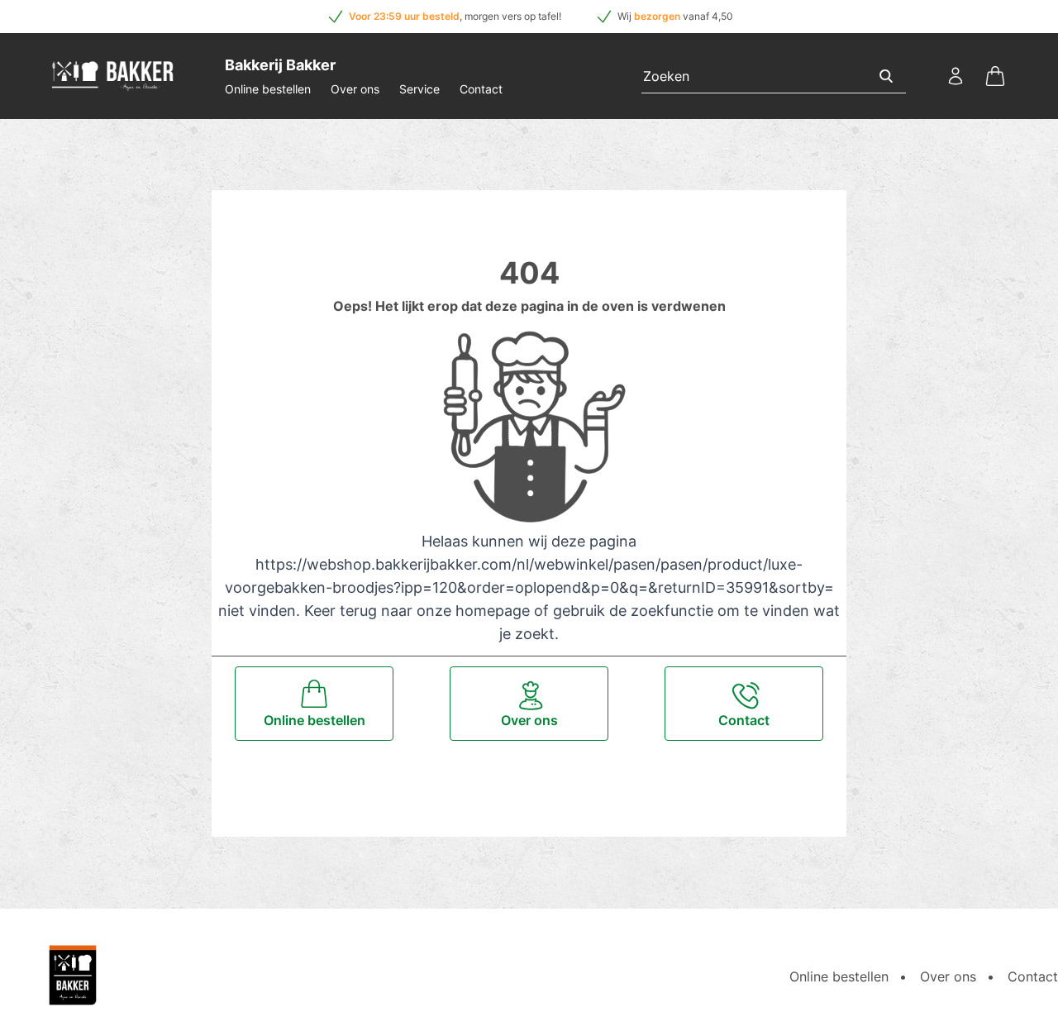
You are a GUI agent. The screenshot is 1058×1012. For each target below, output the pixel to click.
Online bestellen (268, 89)
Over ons (355, 89)
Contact (481, 89)
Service (419, 89)
